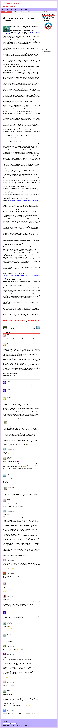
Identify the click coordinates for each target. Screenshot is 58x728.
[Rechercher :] (49, 11)
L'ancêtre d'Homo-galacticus (47, 16)
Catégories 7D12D (18, 9)
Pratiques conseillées (49, 19)
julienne (8, 499)
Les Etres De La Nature (46, 18)
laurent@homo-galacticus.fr (46, 44)
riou (7, 653)
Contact (26, 9)
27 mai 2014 (6, 23)
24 (16, 23)
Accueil (3, 9)
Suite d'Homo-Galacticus (50, 17)
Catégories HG (9, 9)
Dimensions (12, 23)
